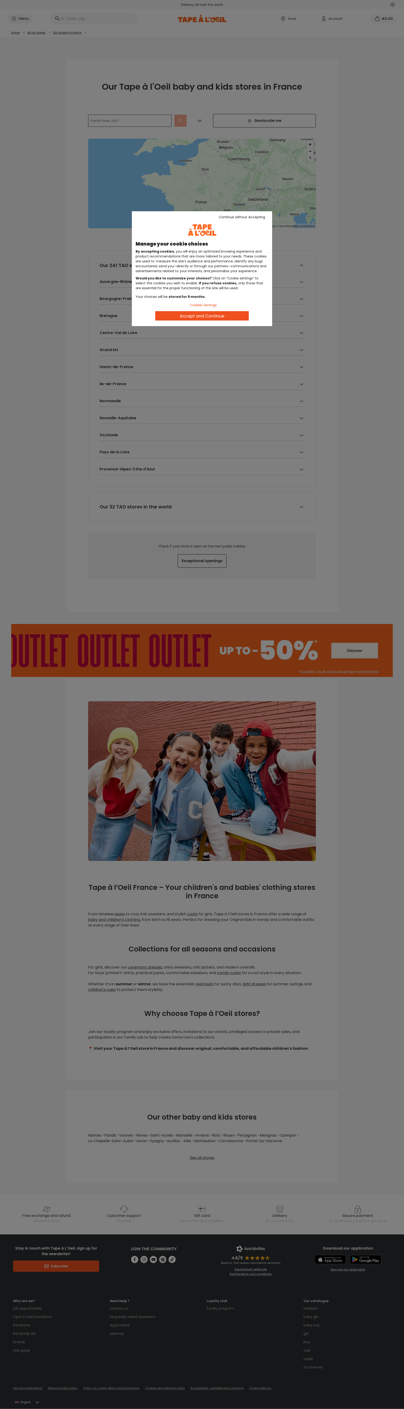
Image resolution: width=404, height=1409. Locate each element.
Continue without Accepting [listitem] (242, 217)
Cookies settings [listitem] (203, 305)
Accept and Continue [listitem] (202, 316)
